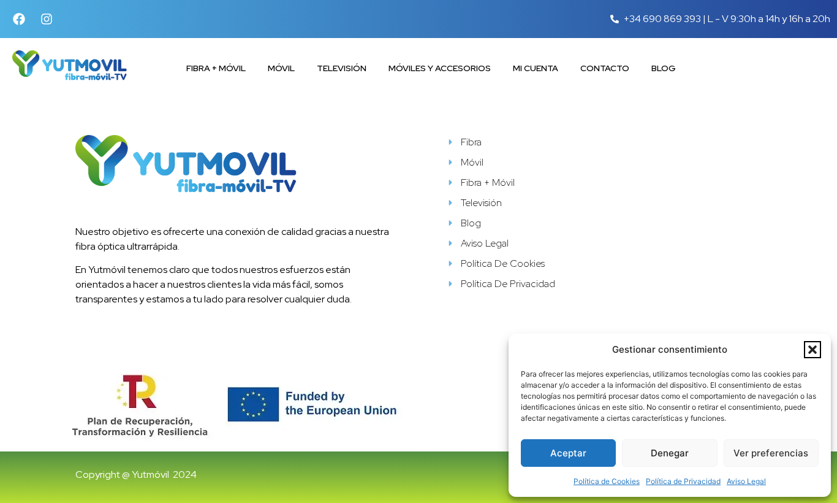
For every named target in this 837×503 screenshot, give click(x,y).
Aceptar (568, 453)
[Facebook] (19, 19)
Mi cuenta (535, 68)
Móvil (281, 68)
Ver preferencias (770, 453)
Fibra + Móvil (216, 68)
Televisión (341, 68)
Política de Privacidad (683, 481)
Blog (663, 68)
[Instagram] (46, 19)
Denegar (670, 453)
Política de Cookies (607, 481)
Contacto (604, 68)
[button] (812, 350)
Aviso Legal (746, 481)
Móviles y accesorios (439, 68)
